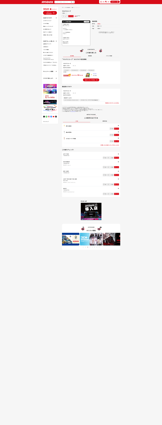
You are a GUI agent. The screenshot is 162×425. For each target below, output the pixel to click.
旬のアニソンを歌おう (47, 32)
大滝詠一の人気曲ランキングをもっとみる (109, 145)
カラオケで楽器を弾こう (48, 55)
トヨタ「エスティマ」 (71, 182)
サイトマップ (46, 121)
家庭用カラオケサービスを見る (112, 103)
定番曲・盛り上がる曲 (47, 35)
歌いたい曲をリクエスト (48, 52)
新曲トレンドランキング (48, 26)
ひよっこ (69, 165)
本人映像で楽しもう (47, 29)
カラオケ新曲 (46, 23)
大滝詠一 (72, 7)
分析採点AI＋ (46, 46)
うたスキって (54, 9)
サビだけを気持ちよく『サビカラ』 (50, 62)
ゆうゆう (95, 73)
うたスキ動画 (46, 49)
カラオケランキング (47, 20)
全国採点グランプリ (47, 43)
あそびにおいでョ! (70, 191)
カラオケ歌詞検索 (67, 7)
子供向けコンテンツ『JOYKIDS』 (50, 65)
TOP (62, 7)
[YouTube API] (73, 111)
